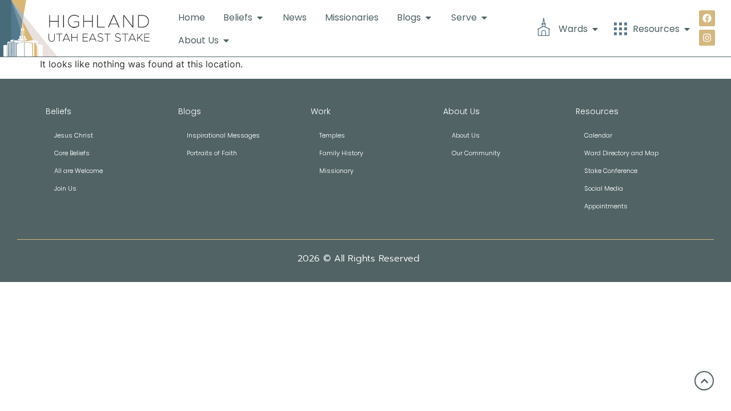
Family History (341, 153)
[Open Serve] (484, 18)
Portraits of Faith (212, 153)
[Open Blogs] (428, 18)
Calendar (598, 135)
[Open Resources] (687, 29)
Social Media (603, 188)
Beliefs (58, 111)
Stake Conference (610, 170)
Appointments (606, 206)
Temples (332, 135)
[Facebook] (707, 18)
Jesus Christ (73, 135)
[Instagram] (707, 38)
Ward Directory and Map (621, 153)
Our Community (476, 153)
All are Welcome (78, 170)
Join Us (65, 188)
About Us (466, 135)
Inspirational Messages (223, 135)
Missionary (336, 170)
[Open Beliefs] (259, 18)
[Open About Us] (226, 40)
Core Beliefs (72, 153)
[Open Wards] (595, 29)
